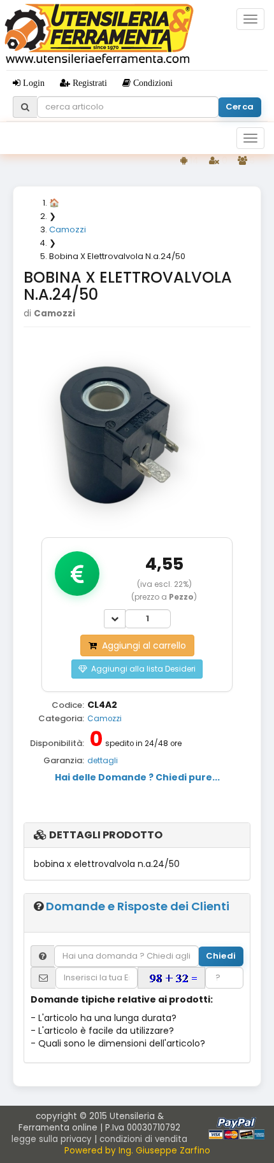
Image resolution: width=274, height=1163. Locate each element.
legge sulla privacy (51, 1139)
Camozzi (104, 719)
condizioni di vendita (143, 1139)
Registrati (88, 82)
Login (32, 82)
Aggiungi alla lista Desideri (141, 668)
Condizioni (152, 82)
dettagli (102, 761)
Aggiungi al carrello (141, 645)
